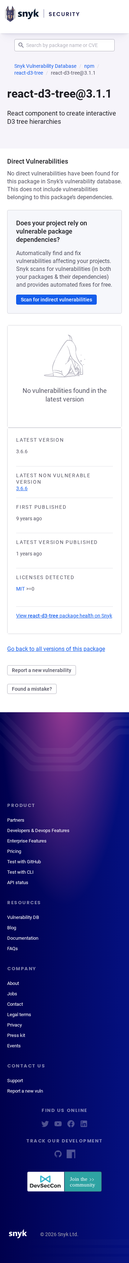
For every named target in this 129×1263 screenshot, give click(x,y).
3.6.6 (22, 488)
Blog (11, 927)
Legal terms (19, 1014)
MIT (20, 589)
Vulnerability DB (23, 917)
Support (15, 1080)
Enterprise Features (27, 841)
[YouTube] (58, 1126)
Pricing (14, 851)
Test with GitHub (24, 861)
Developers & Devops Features (38, 830)
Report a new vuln (25, 1091)
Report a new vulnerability (41, 670)
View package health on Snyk (64, 616)
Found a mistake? (32, 689)
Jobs (12, 993)
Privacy (14, 1025)
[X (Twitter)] (45, 1126)
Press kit (16, 1035)
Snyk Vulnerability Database (45, 66)
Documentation (22, 938)
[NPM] (71, 1156)
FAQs (12, 948)
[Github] (58, 1156)
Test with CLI (20, 872)
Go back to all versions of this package (56, 648)
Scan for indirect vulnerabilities (56, 299)
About (13, 983)
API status (17, 882)
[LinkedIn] (84, 1126)
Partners (15, 820)
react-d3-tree (28, 73)
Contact (15, 1004)
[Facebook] (71, 1126)
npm (89, 66)
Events (14, 1045)
